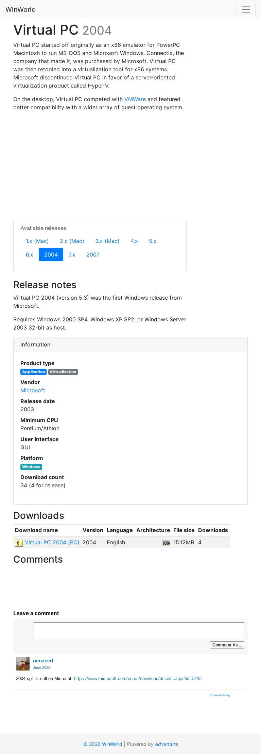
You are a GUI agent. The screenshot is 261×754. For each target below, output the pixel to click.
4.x (134, 241)
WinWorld (20, 9)
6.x (29, 254)
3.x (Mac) (107, 241)
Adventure (166, 744)
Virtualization (63, 371)
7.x (72, 254)
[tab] (130, 344)
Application (33, 371)
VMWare (135, 99)
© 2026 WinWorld (102, 744)
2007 (93, 254)
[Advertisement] (100, 164)
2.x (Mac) (72, 241)
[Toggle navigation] (246, 9)
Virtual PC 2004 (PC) (51, 542)
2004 (53, 254)
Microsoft (32, 390)
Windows (31, 466)
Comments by (220, 695)
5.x (153, 241)
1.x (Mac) (37, 241)
